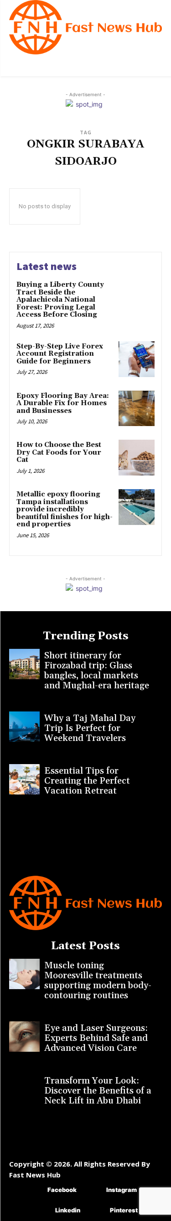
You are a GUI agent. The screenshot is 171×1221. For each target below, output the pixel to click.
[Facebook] (34, 1190)
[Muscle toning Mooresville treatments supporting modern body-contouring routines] (24, 974)
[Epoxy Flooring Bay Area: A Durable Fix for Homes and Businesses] (137, 409)
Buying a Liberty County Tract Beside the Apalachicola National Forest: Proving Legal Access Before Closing (60, 299)
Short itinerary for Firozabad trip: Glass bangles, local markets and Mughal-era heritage (96, 670)
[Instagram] (93, 1190)
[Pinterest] (96, 1211)
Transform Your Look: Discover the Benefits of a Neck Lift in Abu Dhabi (97, 1091)
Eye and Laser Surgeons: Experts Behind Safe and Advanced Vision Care (96, 1038)
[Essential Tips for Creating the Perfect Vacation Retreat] (24, 779)
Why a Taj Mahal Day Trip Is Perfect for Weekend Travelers (89, 728)
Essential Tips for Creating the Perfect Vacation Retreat (87, 781)
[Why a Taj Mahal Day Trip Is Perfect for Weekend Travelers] (24, 726)
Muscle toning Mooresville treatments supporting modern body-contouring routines (97, 980)
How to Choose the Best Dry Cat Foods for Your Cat (58, 452)
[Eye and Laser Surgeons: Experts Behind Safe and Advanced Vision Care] (24, 1036)
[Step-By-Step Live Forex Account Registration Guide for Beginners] (137, 359)
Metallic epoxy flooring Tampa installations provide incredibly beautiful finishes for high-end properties (64, 509)
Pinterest (124, 1210)
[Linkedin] (42, 1211)
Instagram (121, 1189)
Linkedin (67, 1210)
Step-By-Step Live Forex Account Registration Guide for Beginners (59, 354)
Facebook (62, 1189)
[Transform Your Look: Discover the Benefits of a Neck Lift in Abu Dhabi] (24, 1089)
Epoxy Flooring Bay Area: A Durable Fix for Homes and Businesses (62, 403)
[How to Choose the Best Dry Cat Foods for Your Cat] (137, 458)
